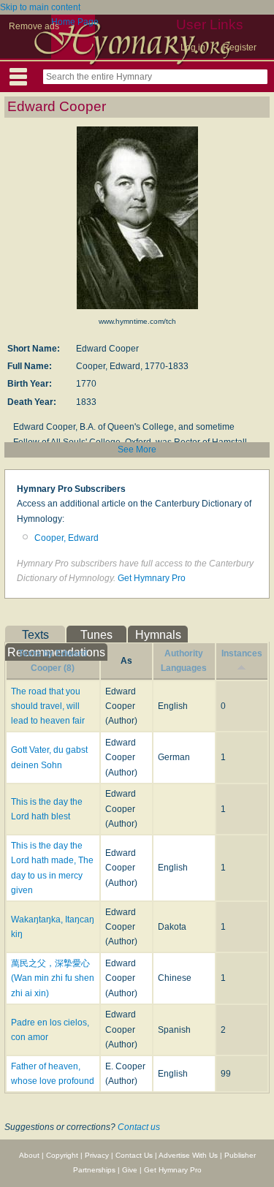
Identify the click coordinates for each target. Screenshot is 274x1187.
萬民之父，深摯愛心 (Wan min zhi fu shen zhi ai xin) (52, 978)
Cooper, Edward (66, 538)
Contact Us (134, 1155)
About (29, 1155)
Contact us (139, 1127)
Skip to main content (40, 7)
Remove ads (34, 26)
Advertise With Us (188, 1155)
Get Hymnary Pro (152, 578)
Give (129, 1170)
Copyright (62, 1155)
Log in (192, 47)
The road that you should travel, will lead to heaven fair (48, 706)
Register (239, 47)
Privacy (97, 1155)
